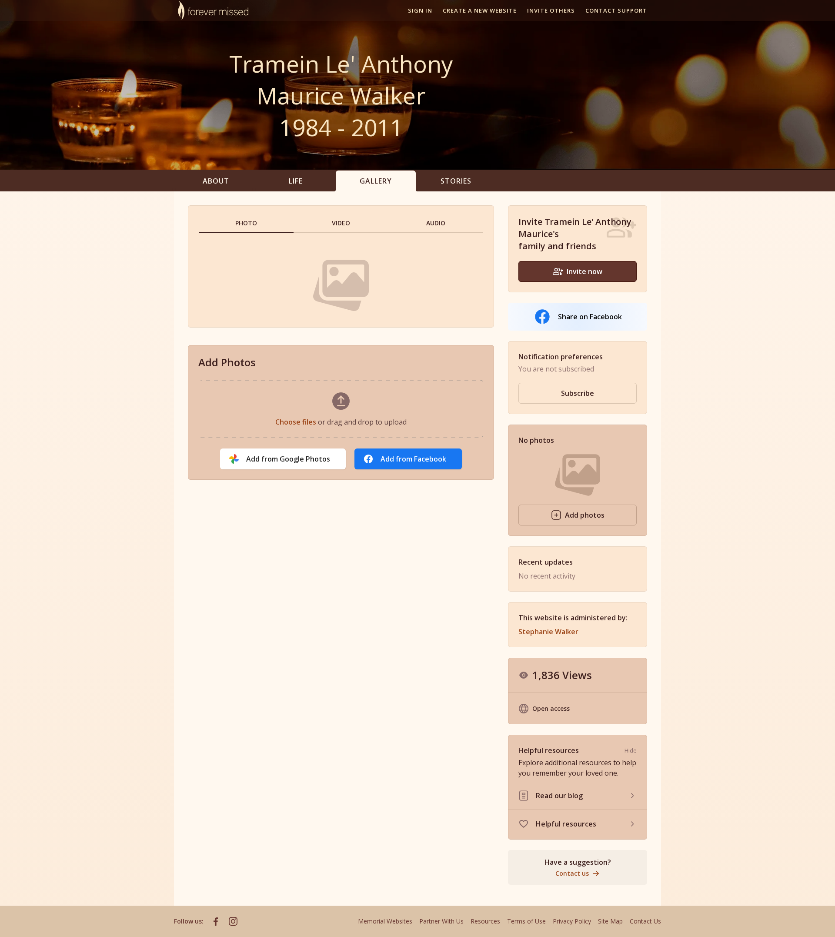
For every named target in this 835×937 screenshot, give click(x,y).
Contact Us (645, 921)
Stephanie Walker (548, 631)
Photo (246, 223)
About (216, 181)
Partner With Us (441, 921)
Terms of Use (526, 921)
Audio (436, 223)
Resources (485, 921)
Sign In (420, 10)
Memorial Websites (385, 921)
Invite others (551, 10)
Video (341, 223)
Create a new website (480, 10)
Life (296, 181)
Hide (631, 750)
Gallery (376, 181)
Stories (456, 181)
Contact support (616, 10)
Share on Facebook (590, 316)
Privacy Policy (572, 921)
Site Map (610, 921)
